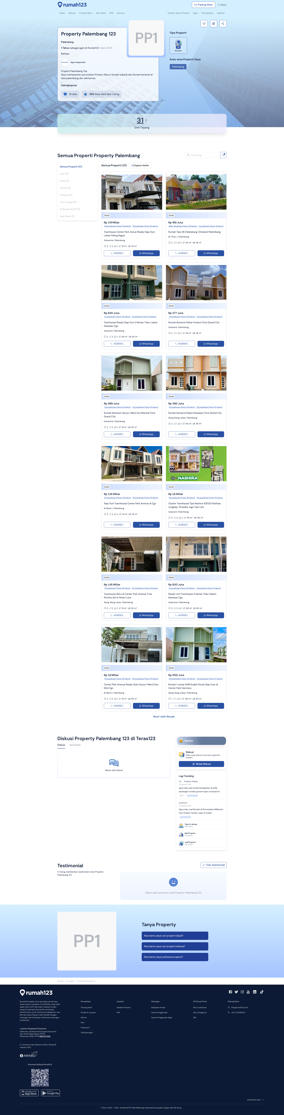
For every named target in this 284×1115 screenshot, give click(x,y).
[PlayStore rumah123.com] (50, 1093)
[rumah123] (36, 993)
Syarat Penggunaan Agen (161, 1017)
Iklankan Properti (124, 1007)
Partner (84, 1017)
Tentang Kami (86, 1007)
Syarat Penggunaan (159, 1012)
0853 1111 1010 (44, 1036)
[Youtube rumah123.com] (248, 992)
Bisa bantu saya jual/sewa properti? (163, 956)
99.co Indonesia (199, 1007)
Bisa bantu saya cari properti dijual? (163, 935)
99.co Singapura (200, 1012)
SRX (194, 1017)
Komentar (75, 744)
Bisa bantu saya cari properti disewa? (164, 946)
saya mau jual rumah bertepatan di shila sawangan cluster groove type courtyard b (199, 790)
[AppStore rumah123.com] (29, 1093)
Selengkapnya (69, 85)
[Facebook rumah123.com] (230, 992)
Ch (180, 781)
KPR (118, 1012)
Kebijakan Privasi (158, 1007)
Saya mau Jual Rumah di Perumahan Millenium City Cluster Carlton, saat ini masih (201, 811)
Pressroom (85, 1027)
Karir (82, 1022)
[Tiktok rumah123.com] (261, 991)
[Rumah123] (72, 5)
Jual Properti (192, 795)
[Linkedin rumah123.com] (254, 991)
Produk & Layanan (88, 1012)
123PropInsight (87, 1032)
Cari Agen (70, 981)
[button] (204, 23)
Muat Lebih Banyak (164, 716)
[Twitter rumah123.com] (236, 992)
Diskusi (61, 744)
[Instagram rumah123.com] (242, 992)
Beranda (60, 981)
